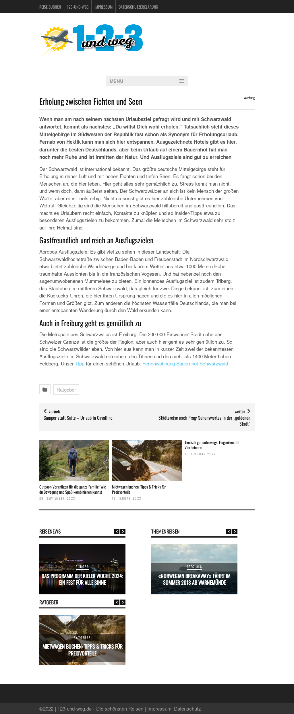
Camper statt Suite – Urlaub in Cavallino (78, 417)
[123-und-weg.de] (91, 55)
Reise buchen (50, 7)
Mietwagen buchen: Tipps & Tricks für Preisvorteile (139, 489)
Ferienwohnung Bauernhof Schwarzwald (185, 363)
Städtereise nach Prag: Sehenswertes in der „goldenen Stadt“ (204, 420)
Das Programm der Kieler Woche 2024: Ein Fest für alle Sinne (82, 579)
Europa (82, 566)
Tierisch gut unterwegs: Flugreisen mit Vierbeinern (212, 444)
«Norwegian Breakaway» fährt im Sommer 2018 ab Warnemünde (194, 579)
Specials (194, 566)
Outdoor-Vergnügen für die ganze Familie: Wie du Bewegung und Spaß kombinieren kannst (72, 489)
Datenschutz (187, 708)
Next (122, 531)
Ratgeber (66, 389)
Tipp (79, 363)
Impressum (103, 7)
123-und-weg (77, 7)
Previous (116, 531)
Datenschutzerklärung (138, 7)
